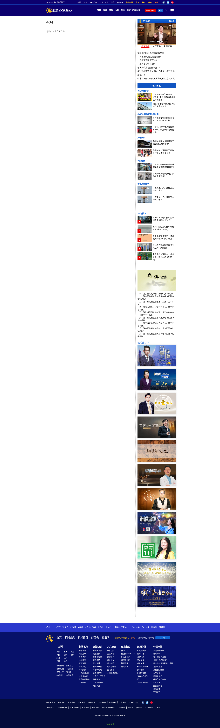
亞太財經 (82, 682)
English (126, 627)
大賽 (85, 2)
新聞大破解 (97, 667)
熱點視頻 (69, 666)
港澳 (65, 652)
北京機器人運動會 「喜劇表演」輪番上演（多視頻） (163, 257)
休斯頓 (88, 627)
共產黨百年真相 (159, 657)
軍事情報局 (97, 670)
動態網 (130, 708)
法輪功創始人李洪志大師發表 (151, 53)
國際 (58, 652)
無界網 (139, 708)
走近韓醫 (124, 667)
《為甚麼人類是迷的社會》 (150, 57)
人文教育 (111, 646)
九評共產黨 (157, 667)
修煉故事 (156, 689)
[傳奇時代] (157, 583)
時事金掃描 (97, 657)
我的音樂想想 (142, 682)
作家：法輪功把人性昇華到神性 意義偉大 (156, 78)
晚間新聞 (82, 660)
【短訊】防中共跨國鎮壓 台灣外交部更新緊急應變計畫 (163, 129)
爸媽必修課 (111, 667)
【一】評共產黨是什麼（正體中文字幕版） (156, 294)
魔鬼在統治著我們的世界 (163, 663)
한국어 (162, 627)
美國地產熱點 (112, 673)
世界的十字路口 (99, 676)
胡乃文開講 (125, 657)
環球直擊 (82, 654)
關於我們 (61, 702)
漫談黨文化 (157, 686)
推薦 (117, 10)
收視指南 (71, 702)
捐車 (150, 2)
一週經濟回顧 (84, 673)
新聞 (99, 10)
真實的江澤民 (143, 184)
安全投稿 (102, 702)
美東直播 (145, 46)
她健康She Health (128, 654)
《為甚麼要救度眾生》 (148, 60)
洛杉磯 (73, 627)
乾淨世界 (85, 708)
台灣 (65, 655)
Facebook (163, 2)
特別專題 (157, 646)
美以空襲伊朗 (143, 91)
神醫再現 (124, 663)
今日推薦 (69, 669)
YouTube (172, 2)
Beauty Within (142, 667)
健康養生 (125, 646)
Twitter (168, 2)
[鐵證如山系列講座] (157, 606)
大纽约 (58, 627)
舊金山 (100, 627)
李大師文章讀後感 (149, 67)
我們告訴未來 (158, 651)
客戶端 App (133, 702)
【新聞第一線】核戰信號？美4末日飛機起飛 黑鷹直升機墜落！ (164, 97)
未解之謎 (110, 651)
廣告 (137, 2)
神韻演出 (60, 675)
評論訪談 (136, 10)
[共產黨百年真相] (157, 509)
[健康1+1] (157, 559)
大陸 (58, 661)
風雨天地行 (157, 676)
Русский (145, 627)
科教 (65, 661)
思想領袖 (96, 663)
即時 (123, 10)
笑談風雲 (110, 654)
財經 (65, 658)
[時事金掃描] (157, 413)
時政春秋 (96, 660)
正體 (101, 2)
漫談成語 (110, 663)
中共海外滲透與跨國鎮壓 (148, 114)
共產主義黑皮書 (159, 679)
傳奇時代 (156, 654)
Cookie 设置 (110, 724)
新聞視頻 (83, 646)
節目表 (171, 21)
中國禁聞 (82, 657)
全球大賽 (69, 675)
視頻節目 (83, 637)
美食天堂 (140, 660)
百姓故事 (156, 682)
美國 (58, 655)
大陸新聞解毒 (98, 682)
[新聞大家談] (157, 389)
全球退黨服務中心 (109, 708)
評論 (58, 658)
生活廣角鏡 (141, 651)
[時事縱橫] (157, 365)
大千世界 (140, 670)
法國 (94, 627)
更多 (158, 708)
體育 (72, 655)
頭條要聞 (60, 666)
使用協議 (91, 702)
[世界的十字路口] (157, 437)
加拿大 (65, 627)
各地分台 (93, 2)
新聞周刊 (82, 667)
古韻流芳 (110, 657)
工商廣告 (156, 692)
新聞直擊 (82, 663)
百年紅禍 (156, 673)
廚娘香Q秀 (141, 673)
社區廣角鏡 (83, 676)
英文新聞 (129, 2)
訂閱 (163, 638)
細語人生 (96, 686)
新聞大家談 (97, 651)
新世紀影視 (149, 708)
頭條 (111, 10)
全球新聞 (82, 651)
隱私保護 (81, 702)
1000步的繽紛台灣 (143, 677)
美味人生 (140, 663)
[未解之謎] (157, 533)
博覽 (129, 10)
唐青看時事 (97, 673)
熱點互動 (96, 654)
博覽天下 (60, 672)
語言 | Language (117, 2)
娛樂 (72, 652)
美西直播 (157, 46)
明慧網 (122, 708)
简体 (106, 2)
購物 (156, 2)
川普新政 (141, 138)
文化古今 (110, 670)
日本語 (154, 627)
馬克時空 (96, 679)
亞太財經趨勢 (84, 679)
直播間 (105, 637)
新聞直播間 (151, 10)
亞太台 (108, 627)
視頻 (105, 10)
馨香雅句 (110, 660)
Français (136, 627)
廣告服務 (112, 702)
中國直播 (168, 46)
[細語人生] (157, 461)
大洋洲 (80, 627)
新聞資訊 (70, 637)
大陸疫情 (141, 161)
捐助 (143, 2)
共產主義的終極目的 (161, 660)
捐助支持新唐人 (122, 638)
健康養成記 (125, 660)
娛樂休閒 (141, 646)
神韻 (79, 2)
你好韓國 (140, 657)
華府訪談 (82, 670)
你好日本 (140, 654)
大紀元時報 (74, 708)
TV (161, 10)
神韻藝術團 (62, 708)
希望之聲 (95, 708)
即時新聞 (60, 669)
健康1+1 (124, 651)
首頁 (59, 637)
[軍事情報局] (157, 485)
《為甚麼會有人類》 (147, 64)
